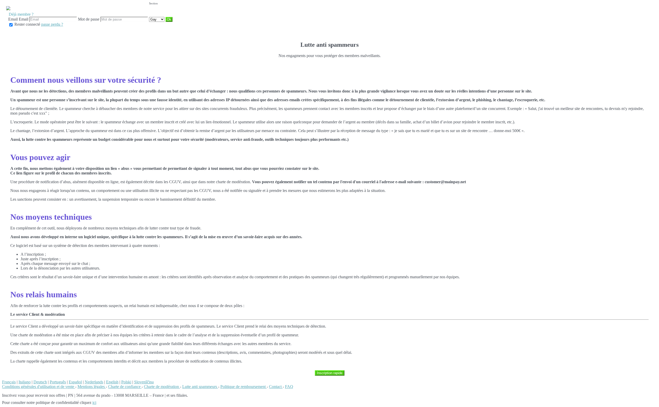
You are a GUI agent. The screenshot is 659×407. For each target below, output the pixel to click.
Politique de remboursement (243, 386)
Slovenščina (144, 382)
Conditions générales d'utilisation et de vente (38, 386)
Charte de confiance (125, 386)
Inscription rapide (329, 373)
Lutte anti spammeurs (200, 386)
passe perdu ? (52, 24)
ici (94, 402)
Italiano (25, 382)
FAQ (289, 386)
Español (75, 382)
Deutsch (40, 382)
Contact (276, 386)
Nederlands (94, 382)
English (112, 382)
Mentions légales (91, 386)
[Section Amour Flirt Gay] (157, 19)
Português (58, 382)
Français (9, 382)
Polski (126, 382)
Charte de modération (162, 386)
